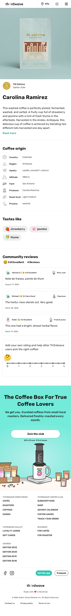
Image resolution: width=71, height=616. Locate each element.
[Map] (57, 4)
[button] (61, 573)
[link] (9, 133)
